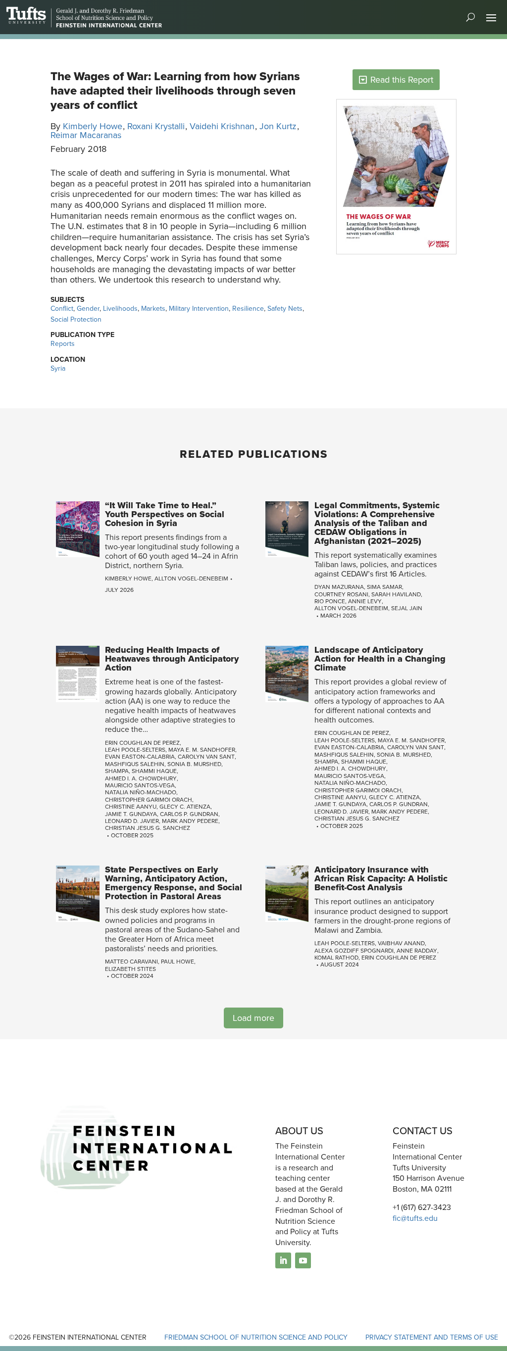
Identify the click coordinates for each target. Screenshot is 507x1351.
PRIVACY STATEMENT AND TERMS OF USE (431, 1337)
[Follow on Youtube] (303, 1260)
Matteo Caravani (131, 961)
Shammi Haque (154, 771)
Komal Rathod (336, 957)
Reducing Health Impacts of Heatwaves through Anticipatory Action (172, 658)
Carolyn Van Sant (206, 756)
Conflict (62, 308)
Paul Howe (177, 961)
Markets (153, 308)
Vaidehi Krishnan (222, 126)
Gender (88, 308)
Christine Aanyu (130, 806)
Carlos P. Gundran (189, 814)
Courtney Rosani (341, 594)
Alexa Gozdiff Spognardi (354, 950)
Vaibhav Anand (401, 943)
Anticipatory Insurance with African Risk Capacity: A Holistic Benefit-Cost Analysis (381, 878)
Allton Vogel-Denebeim (191, 578)
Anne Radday (417, 950)
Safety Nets (285, 308)
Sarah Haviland (396, 594)
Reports (63, 343)
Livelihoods (120, 308)
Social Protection (76, 319)
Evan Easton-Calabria (140, 756)
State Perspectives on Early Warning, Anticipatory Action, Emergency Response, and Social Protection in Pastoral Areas (173, 883)
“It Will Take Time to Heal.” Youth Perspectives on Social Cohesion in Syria (164, 514)
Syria (58, 368)
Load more (253, 1018)
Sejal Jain (406, 608)
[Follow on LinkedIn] (283, 1260)
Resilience (248, 308)
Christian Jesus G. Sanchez (147, 827)
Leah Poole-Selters (135, 749)
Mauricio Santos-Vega (140, 785)
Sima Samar (384, 586)
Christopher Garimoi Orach (148, 799)
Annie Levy (365, 601)
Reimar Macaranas (86, 135)
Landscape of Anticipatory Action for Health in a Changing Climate (380, 658)
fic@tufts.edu (415, 1218)
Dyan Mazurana (339, 586)
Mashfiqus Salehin (134, 764)
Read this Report (401, 79)
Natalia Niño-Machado (140, 792)
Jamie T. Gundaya (131, 814)
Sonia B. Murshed (194, 764)
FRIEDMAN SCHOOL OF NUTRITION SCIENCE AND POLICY (256, 1337)
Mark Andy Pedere (190, 821)
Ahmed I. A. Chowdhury (141, 778)
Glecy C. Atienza (184, 806)
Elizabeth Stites (130, 969)
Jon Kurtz (278, 126)
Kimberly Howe (92, 126)
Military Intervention (199, 308)
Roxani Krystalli (156, 126)
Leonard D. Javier (132, 821)
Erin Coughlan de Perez (142, 742)
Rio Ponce (329, 601)
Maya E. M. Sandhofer (201, 749)
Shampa (117, 771)
